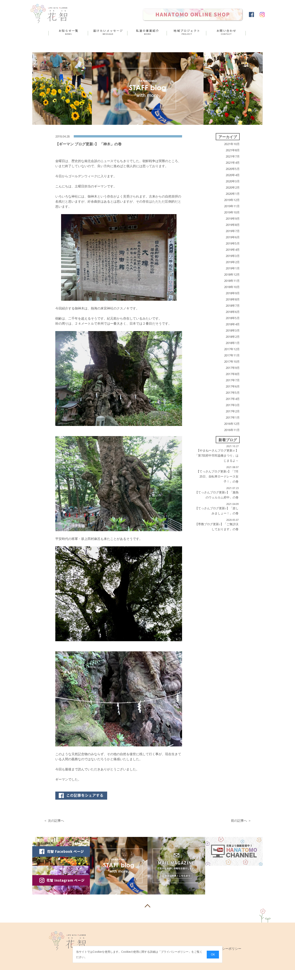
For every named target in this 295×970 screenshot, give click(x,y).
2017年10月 (232, 361)
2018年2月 (233, 337)
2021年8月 (233, 150)
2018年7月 (233, 305)
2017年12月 (232, 349)
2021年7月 (233, 156)
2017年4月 (233, 399)
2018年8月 (233, 299)
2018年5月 (233, 318)
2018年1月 (233, 343)
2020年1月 (233, 194)
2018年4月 (233, 324)
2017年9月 (233, 368)
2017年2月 (233, 411)
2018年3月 (233, 330)
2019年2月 (233, 262)
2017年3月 (233, 405)
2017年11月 (232, 355)
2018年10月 (232, 287)
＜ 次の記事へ (54, 820)
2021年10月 (232, 144)
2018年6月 (233, 312)
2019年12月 (232, 200)
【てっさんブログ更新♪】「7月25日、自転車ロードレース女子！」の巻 (217, 476)
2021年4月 (233, 162)
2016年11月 (232, 430)
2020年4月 (233, 175)
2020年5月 (233, 169)
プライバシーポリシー (175, 952)
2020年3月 (233, 181)
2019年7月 (233, 231)
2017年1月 (233, 417)
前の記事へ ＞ (241, 820)
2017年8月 (233, 374)
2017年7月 (233, 380)
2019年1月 (233, 268)
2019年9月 (233, 218)
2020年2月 (233, 187)
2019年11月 (232, 206)
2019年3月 (233, 256)
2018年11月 (232, 281)
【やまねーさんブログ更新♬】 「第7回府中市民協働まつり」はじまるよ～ (217, 455)
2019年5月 (233, 243)
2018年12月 (232, 274)
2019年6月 (233, 237)
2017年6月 (233, 386)
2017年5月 (233, 392)
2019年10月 (232, 212)
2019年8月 (233, 225)
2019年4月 (233, 250)
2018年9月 (233, 293)
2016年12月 (232, 424)
